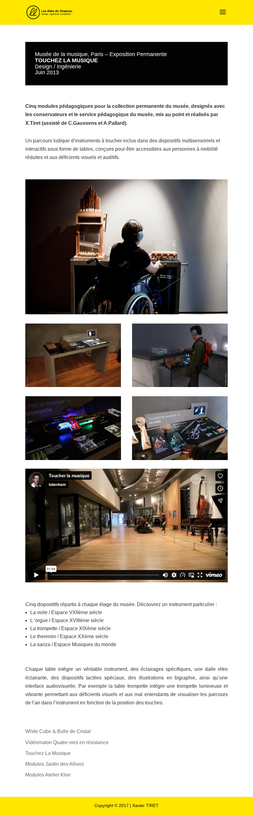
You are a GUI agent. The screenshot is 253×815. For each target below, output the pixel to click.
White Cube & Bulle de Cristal (58, 731)
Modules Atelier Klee (48, 774)
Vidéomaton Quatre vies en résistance (67, 742)
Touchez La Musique (48, 753)
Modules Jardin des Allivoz (54, 764)
